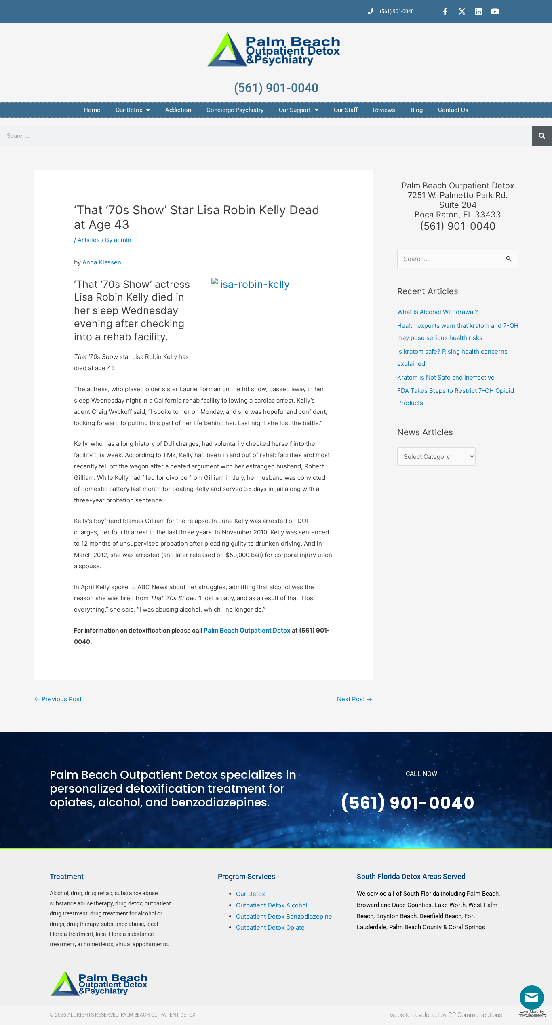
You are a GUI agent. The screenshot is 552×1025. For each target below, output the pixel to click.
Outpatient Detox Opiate (270, 927)
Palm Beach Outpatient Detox (248, 630)
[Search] (542, 136)
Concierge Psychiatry (234, 110)
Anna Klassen (101, 262)
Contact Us (453, 110)
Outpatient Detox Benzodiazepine (284, 916)
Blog (417, 110)
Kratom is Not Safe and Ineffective (446, 377)
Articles (89, 240)
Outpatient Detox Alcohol (272, 905)
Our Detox (129, 110)
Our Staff (346, 110)
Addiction (178, 110)
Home (92, 110)
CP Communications (475, 1015)
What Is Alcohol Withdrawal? (437, 312)
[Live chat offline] (534, 1000)
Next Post (354, 699)
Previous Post (58, 699)
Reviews (384, 110)
